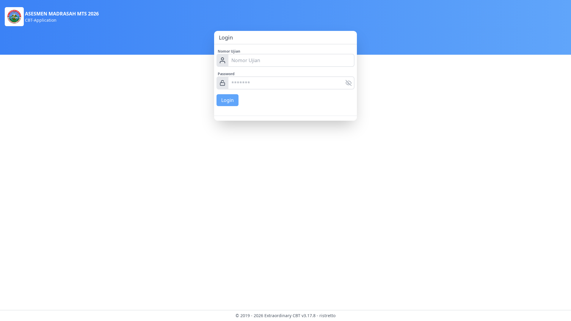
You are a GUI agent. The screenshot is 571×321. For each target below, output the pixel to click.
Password (226, 73)
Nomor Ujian (229, 51)
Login (227, 100)
